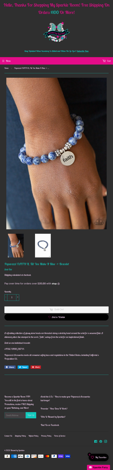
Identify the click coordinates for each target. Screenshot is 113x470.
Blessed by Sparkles (17, 450)
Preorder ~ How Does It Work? (54, 408)
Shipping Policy (20, 436)
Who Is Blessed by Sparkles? (53, 416)
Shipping (8, 274)
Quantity (7, 291)
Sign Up (31, 415)
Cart (109, 60)
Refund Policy (33, 436)
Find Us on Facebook (50, 425)
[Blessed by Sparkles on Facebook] (95, 441)
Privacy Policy (46, 436)
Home (6, 68)
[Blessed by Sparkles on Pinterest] (100, 441)
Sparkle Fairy (100, 467)
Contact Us (8, 436)
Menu (8, 60)
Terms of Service (59, 436)
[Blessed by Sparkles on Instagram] (105, 441)
